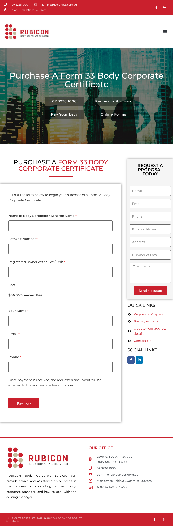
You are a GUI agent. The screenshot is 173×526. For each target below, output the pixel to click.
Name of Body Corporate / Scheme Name (42, 216)
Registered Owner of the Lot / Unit (36, 262)
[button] (165, 31)
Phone (14, 357)
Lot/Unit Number (23, 239)
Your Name (18, 311)
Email (14, 334)
